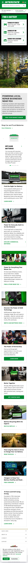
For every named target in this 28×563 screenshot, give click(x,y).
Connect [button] (4, 538)
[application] (14, 554)
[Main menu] (3, 1)
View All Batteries (6, 128)
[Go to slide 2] (12, 165)
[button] (24, 6)
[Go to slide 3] (14, 165)
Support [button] (4, 541)
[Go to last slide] (3, 138)
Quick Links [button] (5, 531)
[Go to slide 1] (10, 165)
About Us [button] (4, 534)
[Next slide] (24, 138)
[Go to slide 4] (15, 165)
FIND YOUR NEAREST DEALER (14, 117)
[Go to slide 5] (17, 165)
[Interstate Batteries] (12, 2)
